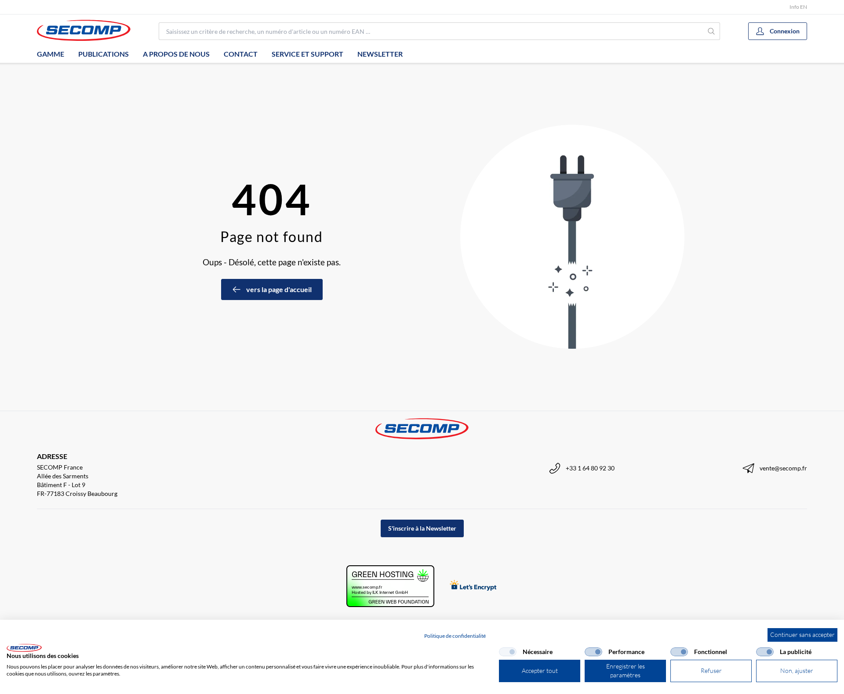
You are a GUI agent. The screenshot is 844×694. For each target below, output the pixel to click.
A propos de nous (176, 54)
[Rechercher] (711, 31)
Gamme (50, 54)
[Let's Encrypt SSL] (473, 586)
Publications (103, 54)
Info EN (798, 7)
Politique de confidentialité (455, 636)
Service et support (307, 54)
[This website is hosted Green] (390, 586)
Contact (241, 54)
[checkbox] (508, 651)
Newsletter (380, 54)
